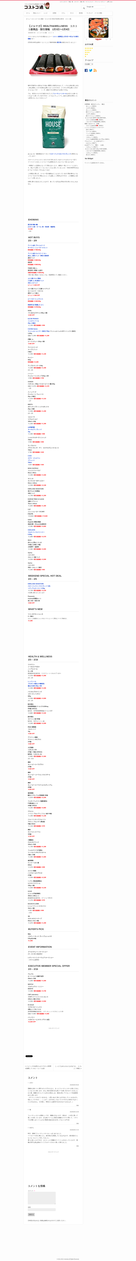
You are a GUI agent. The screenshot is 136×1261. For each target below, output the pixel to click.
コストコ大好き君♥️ (92, 119)
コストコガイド (63, 1)
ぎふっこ (88, 106)
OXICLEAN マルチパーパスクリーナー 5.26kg (36, 532)
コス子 (88, 108)
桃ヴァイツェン (90, 112)
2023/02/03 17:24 (74, 1130)
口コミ (72, 13)
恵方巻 (59, 42)
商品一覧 (71, 1)
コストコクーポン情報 (42, 32)
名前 (29, 1207)
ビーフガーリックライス (35, 299)
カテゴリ (76, 1)
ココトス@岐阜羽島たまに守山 (95, 139)
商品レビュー (36, 13)
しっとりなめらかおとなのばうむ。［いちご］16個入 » (68, 1067)
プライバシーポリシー (100, 1)
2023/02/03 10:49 (74, 1111)
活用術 (54, 13)
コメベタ (88, 131)
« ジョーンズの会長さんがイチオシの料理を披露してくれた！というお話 (38, 1067)
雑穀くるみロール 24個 (92, 123)
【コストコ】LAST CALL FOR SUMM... (96, 149)
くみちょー (89, 137)
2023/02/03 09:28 (74, 1085)
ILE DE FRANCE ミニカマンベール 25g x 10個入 (33, 321)
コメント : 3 (51, 32)
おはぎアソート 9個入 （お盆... (95, 145)
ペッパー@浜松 (90, 133)
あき (87, 129)
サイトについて (89, 1)
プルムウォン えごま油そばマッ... (95, 141)
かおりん (88, 143)
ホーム (28, 13)
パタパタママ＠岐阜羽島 (93, 121)
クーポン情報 (98, 13)
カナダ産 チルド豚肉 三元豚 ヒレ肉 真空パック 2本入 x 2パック (36, 281)
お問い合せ (109, 1)
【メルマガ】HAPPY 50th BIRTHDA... (96, 118)
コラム (63, 13)
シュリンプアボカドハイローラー (94, 127)
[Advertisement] (53, 202)
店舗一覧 (82, 1)
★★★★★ (89, 48)
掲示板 (81, 13)
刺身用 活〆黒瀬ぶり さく (36, 305)
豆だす (88, 154)
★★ (86, 54)
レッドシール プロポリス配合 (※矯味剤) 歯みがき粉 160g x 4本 (36, 684)
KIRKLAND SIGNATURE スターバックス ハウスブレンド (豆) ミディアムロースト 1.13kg (39, 586)
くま (87, 135)
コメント (31, 1191)
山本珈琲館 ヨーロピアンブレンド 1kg (35, 429)
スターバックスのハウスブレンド (60, 154)
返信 (78, 1105)
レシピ (45, 13)
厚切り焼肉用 (44, 255)
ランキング (90, 13)
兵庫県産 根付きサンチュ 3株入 (95, 104)
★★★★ (88, 50)
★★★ (87, 52)
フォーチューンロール (60, 93)
